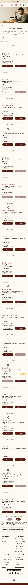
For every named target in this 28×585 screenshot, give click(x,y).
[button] (24, 529)
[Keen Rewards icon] (23, 5)
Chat (21, 65)
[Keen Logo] (14, 5)
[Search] (21, 5)
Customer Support (6, 559)
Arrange (8, 92)
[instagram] (10, 573)
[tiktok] (15, 573)
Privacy (16, 562)
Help (3, 557)
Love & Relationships (20, 541)
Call (8, 65)
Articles (4, 541)
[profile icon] (26, 5)
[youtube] (18, 573)
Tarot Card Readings (19, 546)
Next (18, 519)
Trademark (17, 564)
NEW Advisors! (18, 548)
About (3, 539)
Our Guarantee (18, 557)
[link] (8, 129)
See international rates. (10, 524)
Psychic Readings (19, 539)
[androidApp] (17, 571)
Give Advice (5, 564)
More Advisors (18, 551)
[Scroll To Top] (14, 580)
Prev (10, 519)
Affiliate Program (6, 562)
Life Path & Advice (19, 543)
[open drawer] (2, 5)
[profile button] (26, 5)
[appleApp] (10, 571)
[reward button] (23, 5)
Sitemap (4, 567)
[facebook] (13, 573)
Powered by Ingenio (19, 567)
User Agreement (19, 559)
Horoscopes (5, 543)
